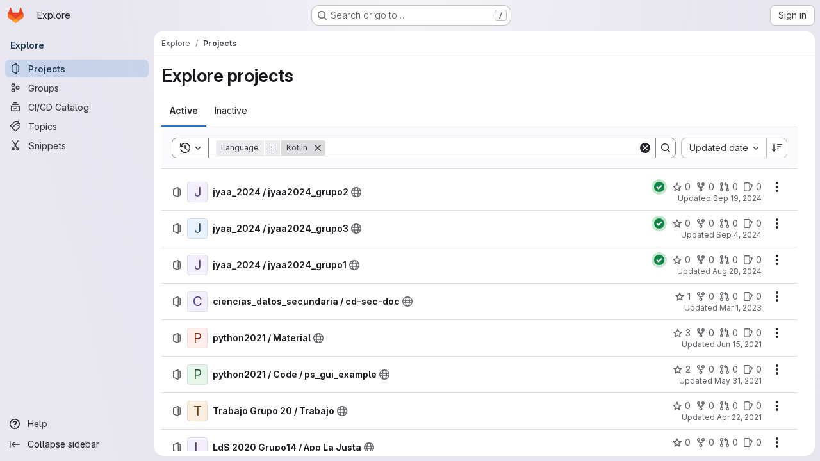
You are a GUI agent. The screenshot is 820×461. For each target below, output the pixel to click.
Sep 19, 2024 (737, 198)
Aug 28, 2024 (737, 271)
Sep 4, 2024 (739, 234)
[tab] (183, 111)
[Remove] (317, 148)
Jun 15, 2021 (739, 344)
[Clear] (645, 148)
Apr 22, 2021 (739, 417)
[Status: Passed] (659, 187)
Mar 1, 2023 (740, 307)
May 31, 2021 (738, 380)
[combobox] (723, 148)
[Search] (665, 148)
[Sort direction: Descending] (777, 148)
